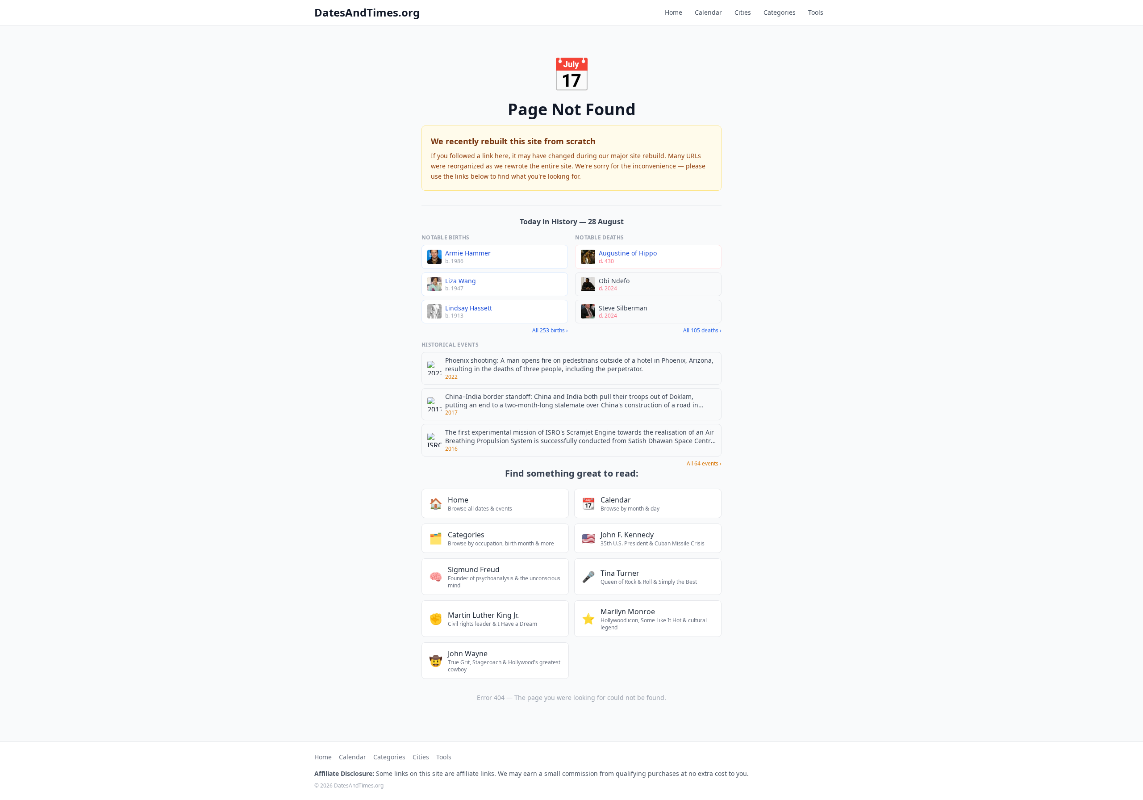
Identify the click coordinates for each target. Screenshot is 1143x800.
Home (673, 12)
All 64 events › (704, 463)
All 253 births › (550, 330)
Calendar (708, 12)
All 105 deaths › (702, 330)
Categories (779, 12)
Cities (742, 12)
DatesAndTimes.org (367, 12)
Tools (815, 12)
